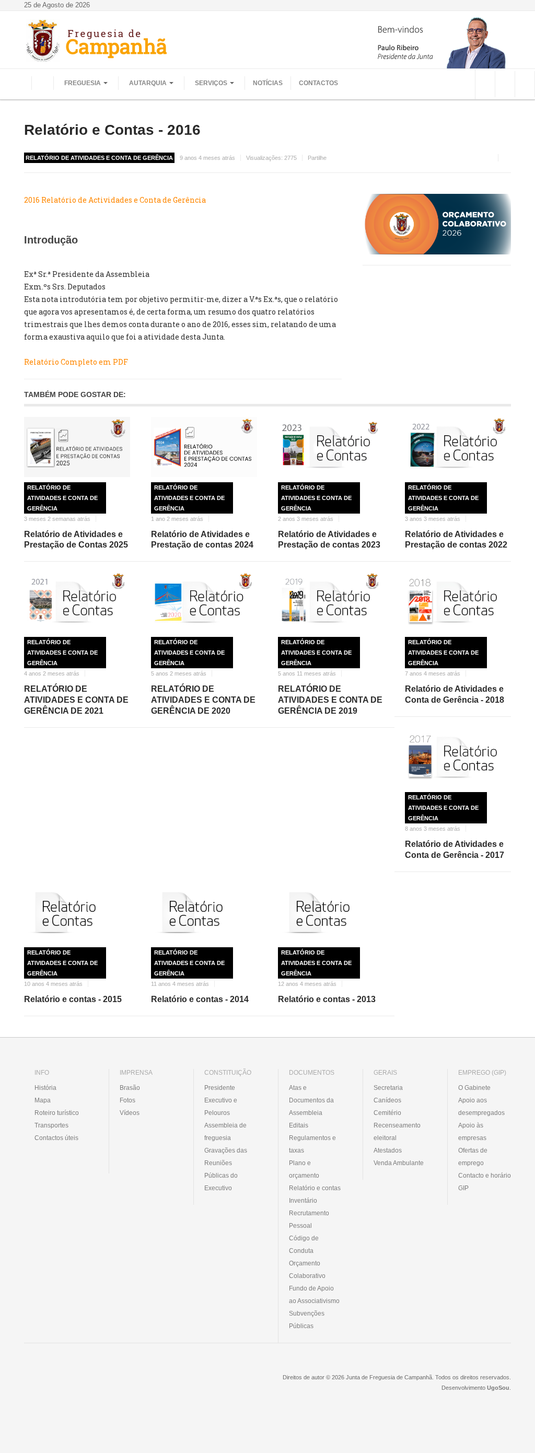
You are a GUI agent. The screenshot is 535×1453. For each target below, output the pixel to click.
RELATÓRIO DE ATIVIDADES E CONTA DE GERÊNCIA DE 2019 (330, 699)
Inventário (303, 1200)
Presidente (219, 1087)
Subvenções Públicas (306, 1320)
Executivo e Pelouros (220, 1107)
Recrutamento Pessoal (309, 1219)
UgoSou (498, 1388)
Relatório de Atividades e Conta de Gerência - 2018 (454, 694)
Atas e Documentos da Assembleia (311, 1100)
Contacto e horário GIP (484, 1182)
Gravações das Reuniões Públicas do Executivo (225, 1169)
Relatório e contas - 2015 (73, 999)
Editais (298, 1125)
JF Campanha (81, 1385)
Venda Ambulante (399, 1163)
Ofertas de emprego (472, 1157)
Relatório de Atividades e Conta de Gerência (62, 498)
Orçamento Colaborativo (307, 1270)
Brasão (130, 1087)
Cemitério (387, 1113)
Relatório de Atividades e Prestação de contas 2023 (329, 540)
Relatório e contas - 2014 (200, 999)
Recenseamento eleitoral (397, 1132)
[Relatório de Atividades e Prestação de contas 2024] (204, 446)
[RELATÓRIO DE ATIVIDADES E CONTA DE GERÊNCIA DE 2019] (331, 602)
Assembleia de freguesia (225, 1132)
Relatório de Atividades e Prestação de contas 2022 (456, 540)
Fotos (127, 1100)
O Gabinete (474, 1087)
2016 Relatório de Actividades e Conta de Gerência (115, 200)
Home (42, 83)
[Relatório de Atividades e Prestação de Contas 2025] (77, 446)
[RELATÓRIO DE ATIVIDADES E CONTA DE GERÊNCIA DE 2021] (77, 602)
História (45, 1087)
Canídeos (387, 1100)
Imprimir (507, 157)
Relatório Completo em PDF (76, 362)
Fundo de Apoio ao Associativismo (314, 1295)
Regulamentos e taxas (312, 1144)
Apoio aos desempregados (481, 1107)
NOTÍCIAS (268, 83)
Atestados (388, 1150)
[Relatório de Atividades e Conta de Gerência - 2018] (458, 602)
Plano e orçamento (304, 1169)
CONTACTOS (318, 83)
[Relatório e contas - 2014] (204, 912)
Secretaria (388, 1087)
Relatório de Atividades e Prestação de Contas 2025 (76, 540)
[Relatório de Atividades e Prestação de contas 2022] (458, 446)
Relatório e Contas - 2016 (112, 130)
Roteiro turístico (56, 1113)
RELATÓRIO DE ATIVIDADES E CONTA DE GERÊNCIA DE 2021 (76, 699)
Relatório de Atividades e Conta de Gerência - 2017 (454, 849)
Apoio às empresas (472, 1132)
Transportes (51, 1125)
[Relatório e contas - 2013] (331, 912)
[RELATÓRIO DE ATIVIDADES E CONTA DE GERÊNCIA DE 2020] (204, 602)
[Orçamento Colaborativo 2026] (437, 223)
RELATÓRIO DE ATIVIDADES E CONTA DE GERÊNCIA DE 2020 (203, 699)
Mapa (42, 1100)
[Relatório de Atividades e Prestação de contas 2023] (331, 446)
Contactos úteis (56, 1138)
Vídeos (129, 1113)
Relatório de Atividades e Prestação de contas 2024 (202, 540)
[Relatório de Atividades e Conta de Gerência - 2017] (458, 757)
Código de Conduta (304, 1244)
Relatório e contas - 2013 (327, 999)
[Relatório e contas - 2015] (77, 912)
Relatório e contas (315, 1188)
